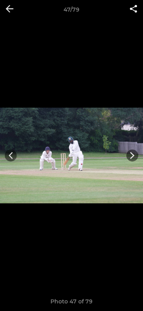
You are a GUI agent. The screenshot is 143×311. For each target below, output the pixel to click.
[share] (133, 9)
